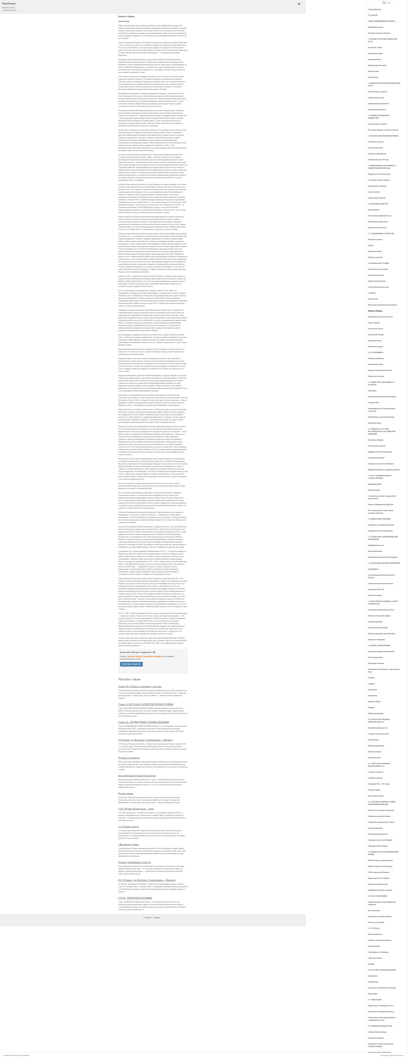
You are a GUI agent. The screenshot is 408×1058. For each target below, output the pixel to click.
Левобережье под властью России (380, 317)
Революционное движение (378, 834)
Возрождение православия (377, 221)
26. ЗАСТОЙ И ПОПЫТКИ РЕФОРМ (382, 970)
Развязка (371, 707)
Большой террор (374, 790)
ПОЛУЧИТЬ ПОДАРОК (131, 664)
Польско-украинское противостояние (381, 633)
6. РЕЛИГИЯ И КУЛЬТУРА (378, 204)
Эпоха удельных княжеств (377, 124)
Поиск (386, 3)
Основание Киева (374, 59)
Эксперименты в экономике (378, 952)
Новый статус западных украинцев (381, 810)
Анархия (371, 683)
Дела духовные (373, 210)
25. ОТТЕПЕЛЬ (374, 928)
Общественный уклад (376, 97)
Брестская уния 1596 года (377, 227)
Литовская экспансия (376, 142)
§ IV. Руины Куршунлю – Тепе (136, 808)
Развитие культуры (375, 595)
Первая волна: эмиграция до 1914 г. (381, 1005)
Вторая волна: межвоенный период (381, 1011)
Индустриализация (375, 551)
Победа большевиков (375, 713)
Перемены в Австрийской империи (381, 525)
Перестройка (373, 993)
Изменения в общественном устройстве (382, 305)
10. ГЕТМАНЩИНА (375, 352)
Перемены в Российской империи (380, 531)
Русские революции (375, 657)
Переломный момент (375, 364)
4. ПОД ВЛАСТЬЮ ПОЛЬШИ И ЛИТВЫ (383, 136)
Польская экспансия (375, 148)
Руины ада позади (128, 757)
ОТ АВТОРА (373, 15)
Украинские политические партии (380, 583)
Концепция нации (374, 484)
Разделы (156, 917)
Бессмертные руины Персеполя (137, 775)
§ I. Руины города (128, 826)
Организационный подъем (378, 627)
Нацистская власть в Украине (379, 878)
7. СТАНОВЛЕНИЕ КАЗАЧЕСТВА (381, 233)
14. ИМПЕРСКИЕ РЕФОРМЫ (379, 519)
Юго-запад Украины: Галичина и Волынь (383, 130)
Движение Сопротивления (378, 884)
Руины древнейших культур (134, 862)
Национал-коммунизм (376, 745)
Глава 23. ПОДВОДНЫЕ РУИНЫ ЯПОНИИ (143, 722)
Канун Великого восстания (378, 269)
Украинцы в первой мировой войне (381, 651)
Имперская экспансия (376, 376)
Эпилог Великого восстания (378, 287)
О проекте (147, 917)
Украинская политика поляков (379, 816)
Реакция (371, 964)
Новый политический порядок (379, 616)
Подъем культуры (374, 751)
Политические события (376, 446)
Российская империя (375, 440)
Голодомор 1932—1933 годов (379, 784)
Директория (372, 689)
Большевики (372, 695)
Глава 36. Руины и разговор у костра (139, 686)
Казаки (370, 245)
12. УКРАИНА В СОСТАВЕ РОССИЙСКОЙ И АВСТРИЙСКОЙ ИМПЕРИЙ (381, 431)
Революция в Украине (376, 663)
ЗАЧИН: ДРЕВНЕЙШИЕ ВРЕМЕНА (381, 21)
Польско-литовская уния (377, 153)
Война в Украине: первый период (380, 860)
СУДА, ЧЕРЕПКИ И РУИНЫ (135, 897)
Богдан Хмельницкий (376, 275)
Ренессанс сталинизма (376, 922)
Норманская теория (375, 53)
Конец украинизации (376, 796)
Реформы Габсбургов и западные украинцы (384, 469)
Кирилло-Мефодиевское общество (380, 504)
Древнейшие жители (375, 27)
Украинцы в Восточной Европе (379, 1052)
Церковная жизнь (374, 757)
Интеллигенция (374, 490)
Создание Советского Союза (378, 734)
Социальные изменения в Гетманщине (382, 396)
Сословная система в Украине (379, 180)
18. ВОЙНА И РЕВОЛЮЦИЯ (379, 645)
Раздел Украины (374, 322)
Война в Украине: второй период (380, 866)
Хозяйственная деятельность (378, 103)
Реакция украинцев (375, 621)
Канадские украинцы (376, 1038)
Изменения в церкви (375, 346)
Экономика (372, 390)
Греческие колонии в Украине (379, 33)
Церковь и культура (375, 257)
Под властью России (375, 328)
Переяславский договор (376, 281)
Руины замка (125, 793)
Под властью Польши (376, 334)
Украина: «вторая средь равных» (380, 940)
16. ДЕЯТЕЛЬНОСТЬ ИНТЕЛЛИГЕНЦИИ (384, 563)
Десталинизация (374, 946)
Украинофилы (373, 569)
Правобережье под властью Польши (381, 417)
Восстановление (374, 910)
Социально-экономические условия (381, 822)
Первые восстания (375, 251)
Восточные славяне (375, 47)
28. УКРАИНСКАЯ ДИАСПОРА (380, 1026)
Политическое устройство (377, 91)
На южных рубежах (375, 239)
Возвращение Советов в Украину (380, 890)
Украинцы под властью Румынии (380, 840)
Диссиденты (372, 976)
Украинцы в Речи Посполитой (379, 174)
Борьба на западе (374, 701)
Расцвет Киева (373, 71)
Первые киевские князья (377, 65)
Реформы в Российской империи (380, 452)
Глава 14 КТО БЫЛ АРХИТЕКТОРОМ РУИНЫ (146, 704)
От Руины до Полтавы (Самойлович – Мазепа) (145, 740)
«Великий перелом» (375, 778)
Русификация (373, 982)
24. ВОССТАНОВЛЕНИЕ (377, 896)
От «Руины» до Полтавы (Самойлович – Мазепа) (147, 880)
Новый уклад (373, 299)
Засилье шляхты (374, 192)
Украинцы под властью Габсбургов (381, 463)
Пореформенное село (376, 545)
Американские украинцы (377, 1032)
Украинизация (373, 740)
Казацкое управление (376, 358)
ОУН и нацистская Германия (378, 872)
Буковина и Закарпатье (376, 639)
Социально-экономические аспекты (381, 610)
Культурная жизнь (374, 340)
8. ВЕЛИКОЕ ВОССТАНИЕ (378, 263)
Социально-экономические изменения (382, 988)
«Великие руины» (128, 844)
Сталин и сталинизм (375, 772)
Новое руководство (375, 934)
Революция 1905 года (376, 589)
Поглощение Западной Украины (380, 916)
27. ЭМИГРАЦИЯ (374, 999)
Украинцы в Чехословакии (378, 846)
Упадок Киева (373, 77)
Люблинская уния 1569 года (378, 159)
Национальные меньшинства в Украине (382, 557)
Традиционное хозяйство (377, 186)
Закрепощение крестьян (376, 198)
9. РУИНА (372, 293)
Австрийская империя (376, 458)
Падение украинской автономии (380, 370)
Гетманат (371, 678)
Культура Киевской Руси (377, 109)
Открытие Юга (373, 402)
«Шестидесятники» (375, 958)
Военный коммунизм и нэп (378, 728)
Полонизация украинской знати (379, 215)
